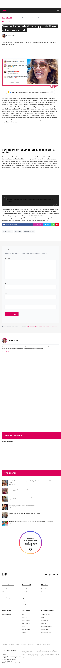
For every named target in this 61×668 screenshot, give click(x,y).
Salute (23, 626)
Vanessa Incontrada (29, 231)
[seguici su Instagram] (49, 574)
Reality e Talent (25, 601)
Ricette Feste (44, 629)
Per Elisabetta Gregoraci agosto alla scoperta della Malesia (22, 489)
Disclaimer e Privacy (14, 644)
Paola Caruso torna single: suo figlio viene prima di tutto (21, 505)
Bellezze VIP (9, 18)
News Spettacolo (45, 595)
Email (6, 293)
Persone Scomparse (7, 598)
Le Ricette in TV (45, 620)
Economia (4, 595)
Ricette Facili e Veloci (46, 626)
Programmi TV (25, 598)
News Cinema (44, 589)
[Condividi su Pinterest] (57, 224)
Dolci (42, 617)
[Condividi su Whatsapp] (53, 224)
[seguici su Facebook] (46, 574)
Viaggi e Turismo (26, 629)
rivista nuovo (18, 231)
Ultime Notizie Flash (7, 441)
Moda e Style (25, 617)
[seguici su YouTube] (53, 574)
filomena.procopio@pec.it (12, 657)
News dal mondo (6, 614)
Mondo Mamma (26, 620)
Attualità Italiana (6, 589)
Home (3, 18)
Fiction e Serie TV (26, 595)
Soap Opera (25, 604)
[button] (58, 10)
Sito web (7, 303)
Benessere (26, 610)
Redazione (23, 644)
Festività (24, 632)
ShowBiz (44, 585)
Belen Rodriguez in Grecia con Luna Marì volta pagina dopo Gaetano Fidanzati (26, 497)
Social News (6, 610)
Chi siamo (4, 644)
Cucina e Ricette (47, 610)
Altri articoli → (6, 352)
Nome (6, 283)
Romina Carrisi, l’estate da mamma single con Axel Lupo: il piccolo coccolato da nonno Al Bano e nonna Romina (32, 481)
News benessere (26, 623)
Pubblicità (38, 644)
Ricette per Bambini (46, 632)
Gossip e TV (26, 585)
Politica (4, 601)
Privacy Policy (46, 644)
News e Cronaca (8, 585)
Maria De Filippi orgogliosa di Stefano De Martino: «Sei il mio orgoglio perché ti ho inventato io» (30, 521)
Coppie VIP (24, 592)
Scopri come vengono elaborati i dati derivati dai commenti (42, 326)
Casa (23, 614)
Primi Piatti (44, 623)
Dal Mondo (4, 592)
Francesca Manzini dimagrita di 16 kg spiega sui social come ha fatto (24, 513)
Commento (8, 258)
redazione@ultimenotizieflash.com (11, 656)
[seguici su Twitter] (57, 574)
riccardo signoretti (7, 231)
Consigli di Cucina (45, 614)
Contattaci (31, 644)
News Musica (44, 592)
